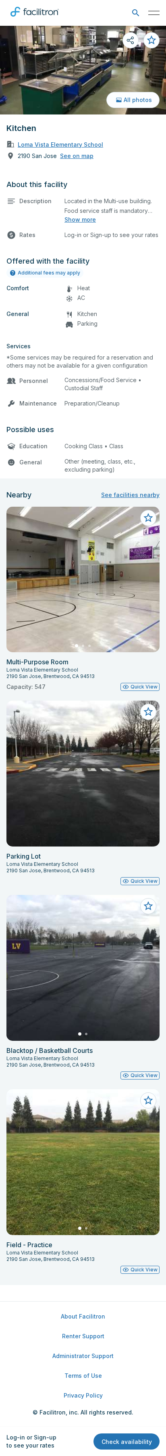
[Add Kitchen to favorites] (151, 40)
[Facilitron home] (34, 18)
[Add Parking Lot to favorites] (148, 712)
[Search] (135, 13)
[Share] (130, 40)
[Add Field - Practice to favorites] (148, 1100)
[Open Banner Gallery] (83, 70)
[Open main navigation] (154, 13)
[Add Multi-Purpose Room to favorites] (148, 518)
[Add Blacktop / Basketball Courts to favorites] (148, 906)
